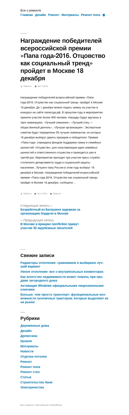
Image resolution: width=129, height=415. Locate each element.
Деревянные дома (34, 325)
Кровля (26, 341)
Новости (27, 86)
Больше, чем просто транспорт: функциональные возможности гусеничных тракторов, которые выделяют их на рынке (64, 298)
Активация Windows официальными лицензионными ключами (62, 287)
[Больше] (103, 15)
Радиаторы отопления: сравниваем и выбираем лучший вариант (61, 264)
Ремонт (53, 14)
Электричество (32, 387)
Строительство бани (36, 382)
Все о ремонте (30, 10)
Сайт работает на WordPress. (48, 404)
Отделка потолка (33, 356)
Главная (26, 14)
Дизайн (40, 14)
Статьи (25, 377)
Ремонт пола (90, 14)
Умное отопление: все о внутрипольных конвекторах (61, 271)
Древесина (28, 335)
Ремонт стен (30, 371)
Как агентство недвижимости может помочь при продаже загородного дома (61, 278)
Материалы (70, 14)
